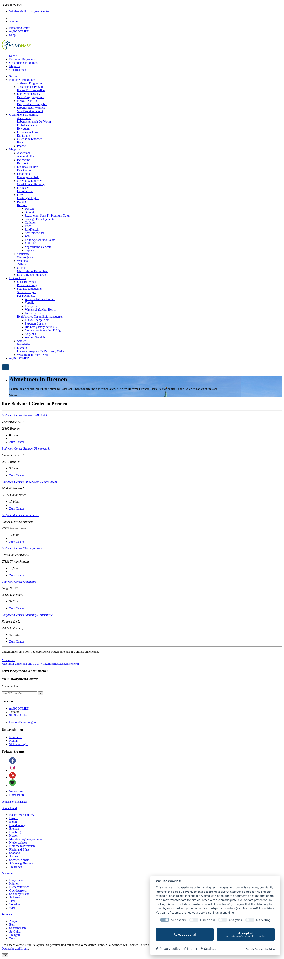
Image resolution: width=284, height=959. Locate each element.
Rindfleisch (32, 229)
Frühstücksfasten (27, 125)
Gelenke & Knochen (29, 139)
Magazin (14, 66)
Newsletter (23, 344)
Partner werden (34, 313)
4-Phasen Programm (29, 83)
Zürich (13, 938)
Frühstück (31, 243)
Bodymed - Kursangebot (32, 104)
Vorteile (29, 302)
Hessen (13, 835)
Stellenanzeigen (26, 292)
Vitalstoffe (23, 253)
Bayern (13, 818)
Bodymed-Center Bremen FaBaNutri (24, 415)
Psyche (21, 146)
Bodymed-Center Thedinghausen (22, 548)
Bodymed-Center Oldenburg (19, 581)
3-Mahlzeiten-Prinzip (30, 86)
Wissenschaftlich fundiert (40, 299)
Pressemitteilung (27, 285)
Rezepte (22, 205)
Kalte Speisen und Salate (40, 240)
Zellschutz (23, 264)
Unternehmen (17, 69)
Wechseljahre (25, 257)
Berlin (13, 821)
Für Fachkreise (26, 295)
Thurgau (14, 935)
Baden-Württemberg (21, 814)
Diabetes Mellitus (27, 166)
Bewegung (23, 128)
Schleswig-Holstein (21, 863)
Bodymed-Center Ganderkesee (20, 515)
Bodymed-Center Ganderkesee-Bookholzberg (29, 481)
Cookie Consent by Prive (260, 949)
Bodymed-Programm (22, 59)
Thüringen (15, 866)
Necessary (178, 920)
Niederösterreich (19, 887)
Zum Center (16, 442)
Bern (12, 924)
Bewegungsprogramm (30, 97)
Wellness (22, 260)
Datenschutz (16, 795)
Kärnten (14, 883)
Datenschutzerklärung (15, 948)
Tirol (12, 901)
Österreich (8, 873)
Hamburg (15, 832)
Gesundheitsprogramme (23, 62)
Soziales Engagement (30, 288)
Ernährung (23, 135)
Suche (13, 55)
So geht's (30, 334)
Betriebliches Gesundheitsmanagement (40, 316)
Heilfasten (23, 187)
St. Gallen (15, 931)
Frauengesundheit (28, 177)
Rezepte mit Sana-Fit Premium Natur (47, 215)
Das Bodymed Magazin (31, 274)
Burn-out (22, 163)
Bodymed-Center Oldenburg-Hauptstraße (27, 615)
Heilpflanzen (25, 191)
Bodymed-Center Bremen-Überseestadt (26, 448)
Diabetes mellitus (27, 132)
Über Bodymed (26, 281)
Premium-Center (19, 28)
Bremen (14, 828)
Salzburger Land (19, 894)
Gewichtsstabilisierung (31, 184)
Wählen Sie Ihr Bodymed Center (29, 11)
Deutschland (9, 808)
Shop (12, 35)
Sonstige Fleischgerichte (39, 219)
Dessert (29, 208)
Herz (20, 142)
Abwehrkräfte (25, 156)
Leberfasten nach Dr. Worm (34, 121)
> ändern (14, 21)
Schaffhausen (17, 928)
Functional (207, 920)
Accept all (245, 934)
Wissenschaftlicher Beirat (40, 309)
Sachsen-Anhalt (19, 860)
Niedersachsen (18, 842)
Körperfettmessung (28, 93)
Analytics (235, 920)
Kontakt (22, 347)
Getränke (30, 212)
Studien (21, 340)
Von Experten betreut (30, 111)
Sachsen (14, 856)
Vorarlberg (15, 904)
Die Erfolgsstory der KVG (41, 327)
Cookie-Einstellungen (22, 722)
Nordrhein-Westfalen (22, 846)
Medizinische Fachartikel (32, 271)
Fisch (28, 226)
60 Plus (21, 267)
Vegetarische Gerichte (38, 247)
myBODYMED (19, 31)
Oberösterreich (18, 890)
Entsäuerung (24, 170)
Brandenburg (17, 825)
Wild (28, 236)
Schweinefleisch (35, 233)
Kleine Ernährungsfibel (31, 90)
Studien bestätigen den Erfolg (43, 330)
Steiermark (15, 897)
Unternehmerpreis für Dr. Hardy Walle (40, 351)
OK (5, 955)
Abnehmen (24, 118)
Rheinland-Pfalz (19, 849)
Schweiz (7, 914)
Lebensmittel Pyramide (31, 107)
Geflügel (30, 222)
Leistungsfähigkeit (28, 198)
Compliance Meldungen (14, 801)
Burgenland (16, 880)
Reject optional (185, 934)
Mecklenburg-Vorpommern (26, 839)
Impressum (16, 791)
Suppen (29, 250)
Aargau (13, 921)
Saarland (14, 853)
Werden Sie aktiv (35, 337)
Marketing (263, 920)
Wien (12, 907)
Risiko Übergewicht (37, 320)
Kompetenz (32, 306)
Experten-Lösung (35, 323)
